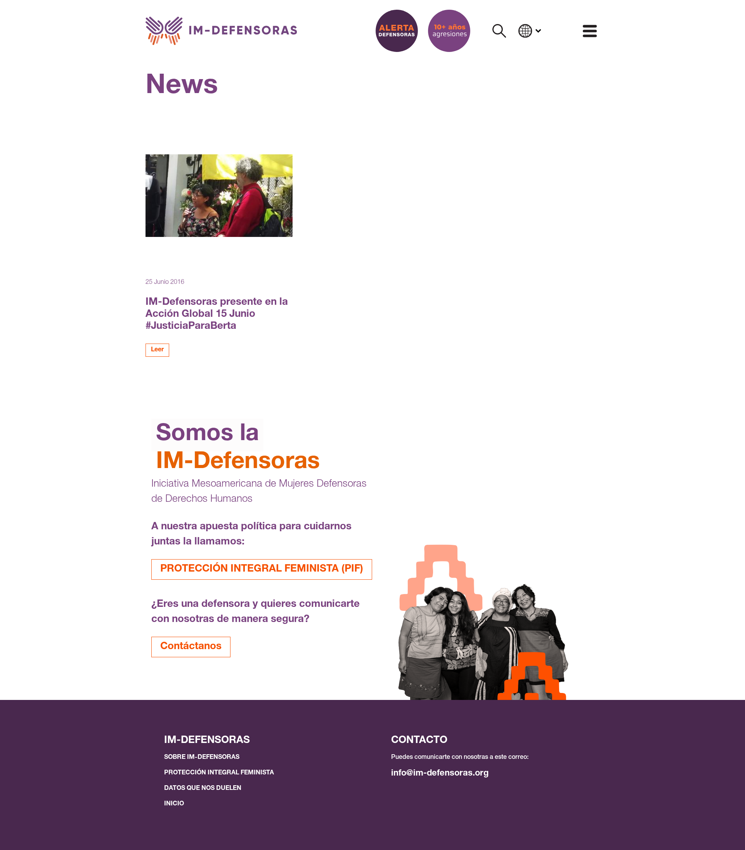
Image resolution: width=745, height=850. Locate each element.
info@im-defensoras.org (440, 773)
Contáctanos (191, 647)
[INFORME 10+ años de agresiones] (449, 30)
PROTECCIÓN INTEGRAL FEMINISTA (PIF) (261, 569)
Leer (157, 350)
